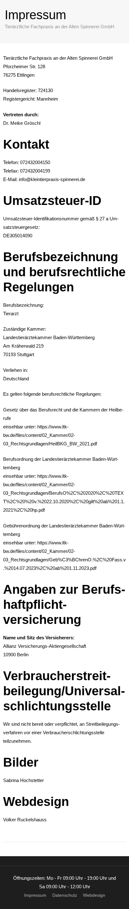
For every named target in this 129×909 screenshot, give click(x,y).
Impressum (35, 895)
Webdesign (94, 895)
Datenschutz (64, 895)
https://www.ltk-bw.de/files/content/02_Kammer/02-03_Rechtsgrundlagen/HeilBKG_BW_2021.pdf (50, 435)
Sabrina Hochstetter (23, 780)
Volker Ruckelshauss (25, 819)
